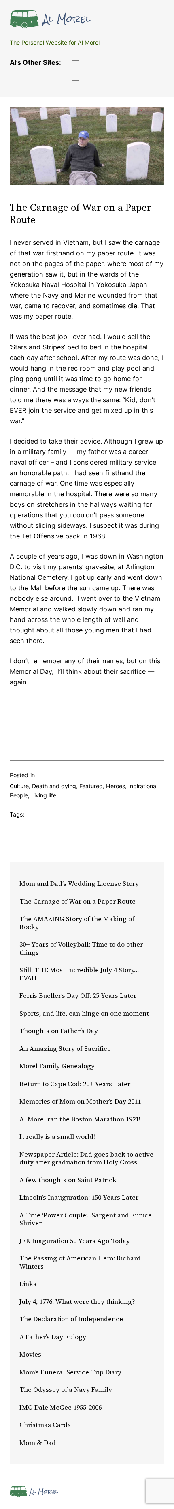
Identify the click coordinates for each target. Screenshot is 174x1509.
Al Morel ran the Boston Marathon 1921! (79, 1119)
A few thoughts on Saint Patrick (68, 1180)
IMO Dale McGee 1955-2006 (60, 1408)
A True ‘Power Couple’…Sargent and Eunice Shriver (85, 1219)
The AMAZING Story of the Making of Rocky (76, 923)
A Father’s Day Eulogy (52, 1337)
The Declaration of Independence (71, 1319)
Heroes (115, 785)
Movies (30, 1354)
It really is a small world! (57, 1137)
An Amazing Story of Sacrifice (65, 1049)
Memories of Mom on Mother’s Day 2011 (80, 1101)
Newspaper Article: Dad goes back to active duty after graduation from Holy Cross (86, 1158)
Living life (43, 795)
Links (27, 1284)
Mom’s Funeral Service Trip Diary (70, 1372)
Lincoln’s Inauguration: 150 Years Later (78, 1198)
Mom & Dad (37, 1443)
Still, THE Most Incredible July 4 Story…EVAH (79, 974)
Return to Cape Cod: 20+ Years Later (74, 1084)
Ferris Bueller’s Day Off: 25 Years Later (77, 996)
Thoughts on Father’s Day (58, 1031)
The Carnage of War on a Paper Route (77, 902)
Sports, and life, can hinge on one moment (84, 1014)
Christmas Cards (45, 1425)
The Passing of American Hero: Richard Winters (80, 1262)
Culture (19, 785)
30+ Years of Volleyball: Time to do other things (81, 948)
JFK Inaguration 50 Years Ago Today (74, 1241)
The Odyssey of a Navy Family (65, 1390)
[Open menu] (76, 62)
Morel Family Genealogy (57, 1066)
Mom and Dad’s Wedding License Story (79, 884)
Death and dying (54, 785)
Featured (91, 785)
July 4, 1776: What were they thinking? (77, 1302)
